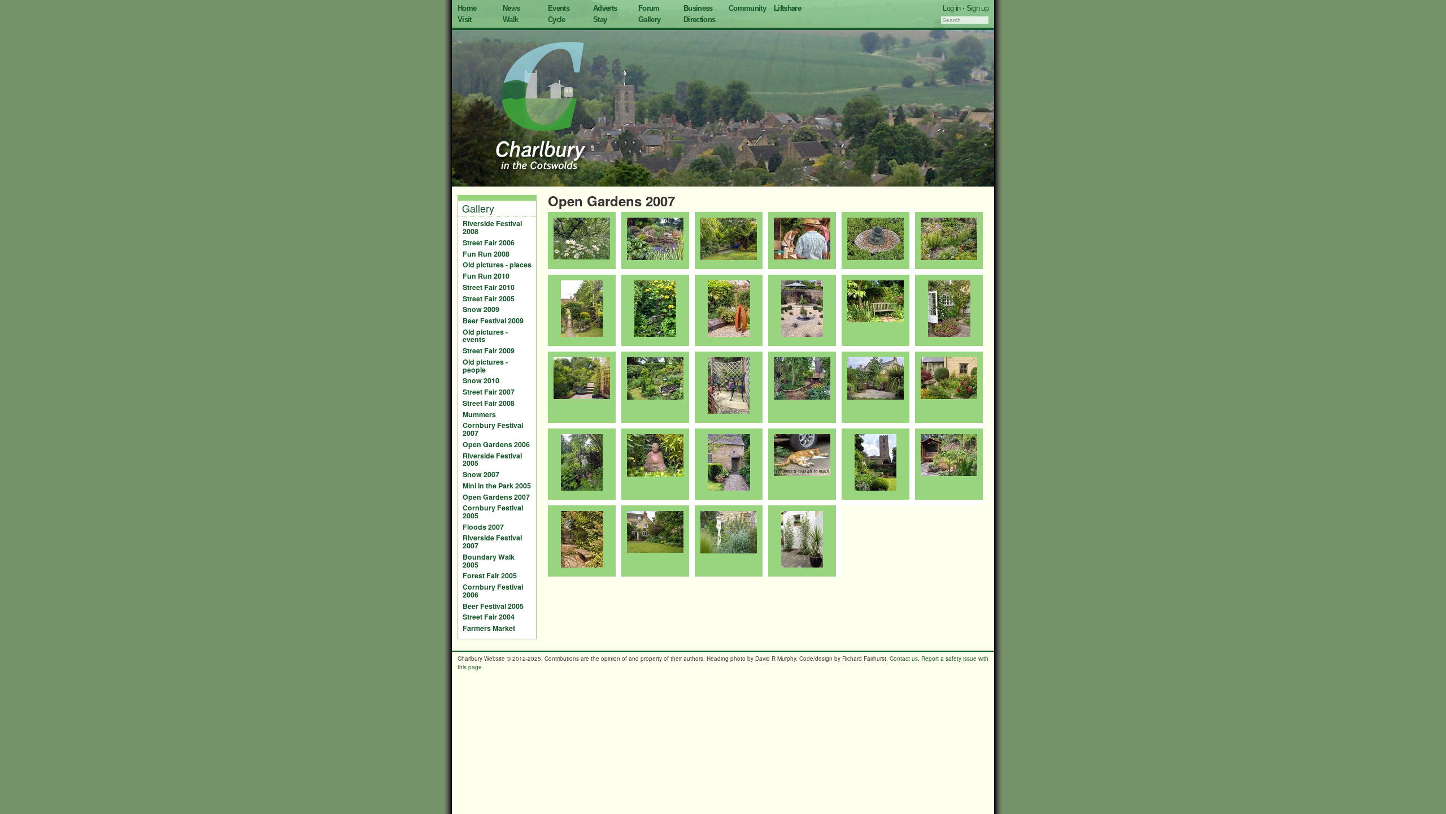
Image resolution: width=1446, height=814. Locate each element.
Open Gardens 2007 (496, 497)
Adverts (605, 8)
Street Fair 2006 (489, 242)
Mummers (479, 414)
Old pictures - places (497, 264)
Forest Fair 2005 (490, 575)
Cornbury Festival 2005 (493, 512)
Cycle (556, 19)
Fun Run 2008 (486, 254)
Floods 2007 (483, 527)
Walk (510, 19)
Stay (600, 19)
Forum (649, 8)
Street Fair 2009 (489, 350)
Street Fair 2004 (489, 617)
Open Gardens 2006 (496, 444)
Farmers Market (489, 628)
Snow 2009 (481, 309)
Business (698, 8)
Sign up (977, 8)
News (511, 8)
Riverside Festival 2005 (492, 460)
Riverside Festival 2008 (492, 227)
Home (467, 8)
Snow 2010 (481, 380)
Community (747, 8)
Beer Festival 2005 (493, 606)
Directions (699, 19)
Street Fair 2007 (489, 392)
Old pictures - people (485, 366)
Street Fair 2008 (489, 403)
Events (558, 8)
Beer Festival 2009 (493, 320)
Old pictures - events (485, 336)
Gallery (649, 19)
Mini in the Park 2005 (497, 485)
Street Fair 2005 (489, 298)
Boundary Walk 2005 (489, 561)
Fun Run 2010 (486, 276)
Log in (951, 8)
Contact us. (905, 659)
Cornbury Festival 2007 (493, 429)
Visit (465, 19)
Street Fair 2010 (489, 287)
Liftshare (787, 8)
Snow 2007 (481, 474)
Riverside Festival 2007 (492, 541)
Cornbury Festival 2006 (493, 591)
